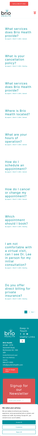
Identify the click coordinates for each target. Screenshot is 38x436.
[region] (19, 420)
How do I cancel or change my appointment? (17, 192)
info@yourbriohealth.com (13, 365)
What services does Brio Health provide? (18, 32)
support (9, 39)
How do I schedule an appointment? (16, 165)
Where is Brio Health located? (17, 112)
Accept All (19, 422)
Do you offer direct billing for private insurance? (17, 290)
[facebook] (20, 334)
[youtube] (27, 334)
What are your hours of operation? (16, 138)
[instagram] (24, 334)
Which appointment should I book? (16, 220)
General (25, 39)
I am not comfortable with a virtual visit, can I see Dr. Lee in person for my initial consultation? (18, 254)
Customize (19, 427)
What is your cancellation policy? (15, 59)
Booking (25, 66)
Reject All (19, 432)
